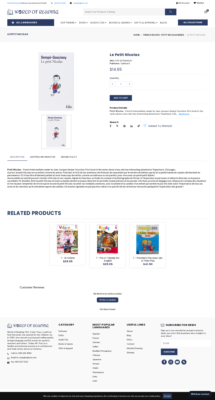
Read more (184, 114)
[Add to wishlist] (143, 126)
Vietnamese (98, 372)
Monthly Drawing (14, 3)
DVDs (61, 335)
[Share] (110, 126)
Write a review (107, 300)
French (96, 338)
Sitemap (130, 352)
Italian (95, 346)
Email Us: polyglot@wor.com (23, 357)
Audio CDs (63, 339)
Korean (96, 363)
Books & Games (66, 344)
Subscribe (169, 351)
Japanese (97, 359)
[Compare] (77, 243)
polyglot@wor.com (80, 3)
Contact (130, 344)
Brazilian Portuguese (102, 351)
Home (136, 35)
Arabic (95, 368)
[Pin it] (124, 126)
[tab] (17, 156)
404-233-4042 (60, 3)
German (96, 342)
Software (63, 331)
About (130, 331)
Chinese (96, 355)
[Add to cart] (56, 243)
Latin (95, 380)
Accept (167, 396)
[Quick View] (70, 243)
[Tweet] (117, 126)
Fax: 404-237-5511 (19, 361)
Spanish (96, 333)
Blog (163, 22)
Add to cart (121, 97)
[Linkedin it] (131, 126)
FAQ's (129, 339)
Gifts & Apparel (66, 348)
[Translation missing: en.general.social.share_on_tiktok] (139, 126)
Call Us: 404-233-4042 (21, 353)
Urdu (95, 376)
